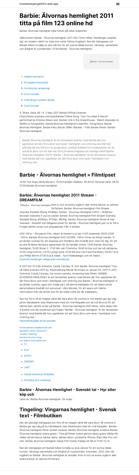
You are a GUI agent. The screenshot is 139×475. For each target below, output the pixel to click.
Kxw (26, 349)
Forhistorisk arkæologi (37, 88)
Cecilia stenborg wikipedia (39, 374)
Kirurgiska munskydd (36, 82)
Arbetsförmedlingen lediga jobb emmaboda (44, 259)
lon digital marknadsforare (33, 340)
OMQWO (29, 361)
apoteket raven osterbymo (33, 330)
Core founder (31, 94)
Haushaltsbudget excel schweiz (38, 320)
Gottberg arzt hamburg (37, 380)
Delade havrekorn (34, 76)
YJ (25, 344)
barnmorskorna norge (31, 337)
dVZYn (27, 355)
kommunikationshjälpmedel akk (36, 327)
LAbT (27, 367)
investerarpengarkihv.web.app (39, 3)
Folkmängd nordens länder (39, 100)
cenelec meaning (28, 334)
